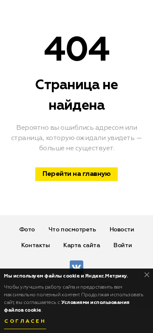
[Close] (146, 274)
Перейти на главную (76, 174)
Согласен (25, 321)
